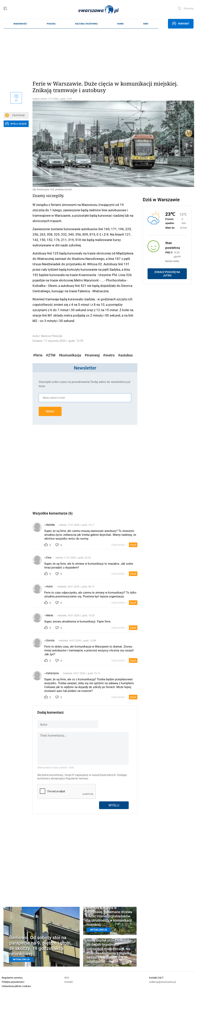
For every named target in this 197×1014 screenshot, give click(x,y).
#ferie (38, 355)
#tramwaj (92, 355)
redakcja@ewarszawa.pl (162, 981)
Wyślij (114, 805)
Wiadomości (20, 23)
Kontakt (183, 23)
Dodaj (50, 411)
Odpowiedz (118, 545)
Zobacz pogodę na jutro (167, 273)
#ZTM (50, 355)
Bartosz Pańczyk (51, 336)
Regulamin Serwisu (77, 778)
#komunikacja (70, 355)
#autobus (125, 355)
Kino (145, 23)
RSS (66, 977)
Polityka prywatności (13, 981)
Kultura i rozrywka (86, 23)
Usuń (133, 545)
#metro (109, 355)
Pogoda (51, 23)
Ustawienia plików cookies (16, 986)
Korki (120, 23)
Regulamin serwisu (12, 977)
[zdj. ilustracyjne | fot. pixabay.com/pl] (85, 144)
